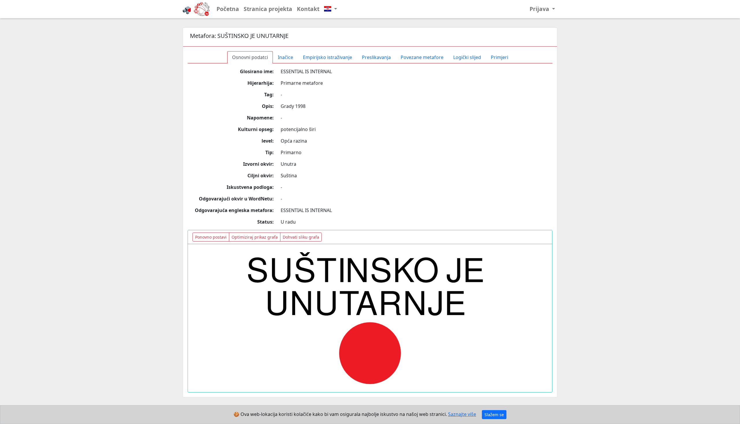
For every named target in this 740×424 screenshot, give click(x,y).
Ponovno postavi (211, 237)
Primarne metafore (302, 83)
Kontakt (308, 9)
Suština (289, 175)
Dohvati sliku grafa (301, 237)
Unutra (288, 164)
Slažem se (494, 414)
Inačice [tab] (285, 57)
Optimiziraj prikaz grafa (255, 237)
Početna (228, 9)
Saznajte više (462, 414)
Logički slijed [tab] (467, 57)
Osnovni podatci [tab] (250, 57)
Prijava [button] (540, 9)
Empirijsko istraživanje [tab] (327, 57)
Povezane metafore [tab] (422, 57)
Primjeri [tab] (499, 57)
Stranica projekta (268, 9)
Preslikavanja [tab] (376, 57)
